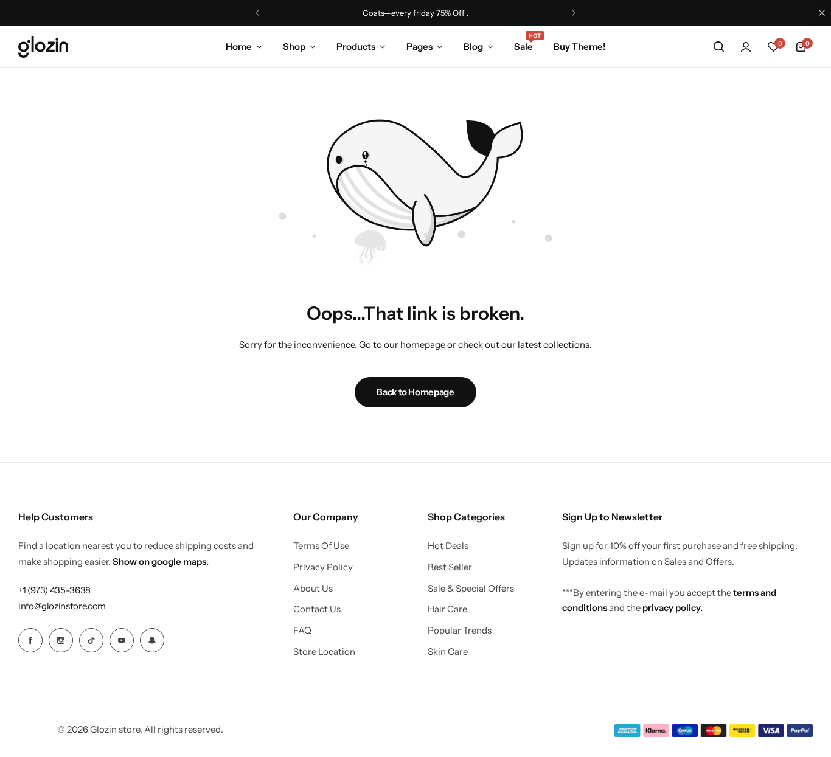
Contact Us (317, 609)
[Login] (746, 47)
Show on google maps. (161, 561)
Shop (294, 46)
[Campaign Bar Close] (822, 13)
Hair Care (447, 609)
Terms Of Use (321, 546)
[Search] (718, 47)
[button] (257, 13)
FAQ (302, 630)
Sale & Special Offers (471, 588)
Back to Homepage (415, 392)
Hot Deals (448, 546)
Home (239, 46)
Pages (419, 46)
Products (355, 46)
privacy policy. (672, 608)
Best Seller (450, 567)
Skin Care (448, 651)
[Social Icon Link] (30, 640)
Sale (523, 45)
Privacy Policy (323, 567)
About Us (313, 588)
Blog (473, 46)
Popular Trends (460, 630)
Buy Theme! (579, 46)
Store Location (324, 651)
